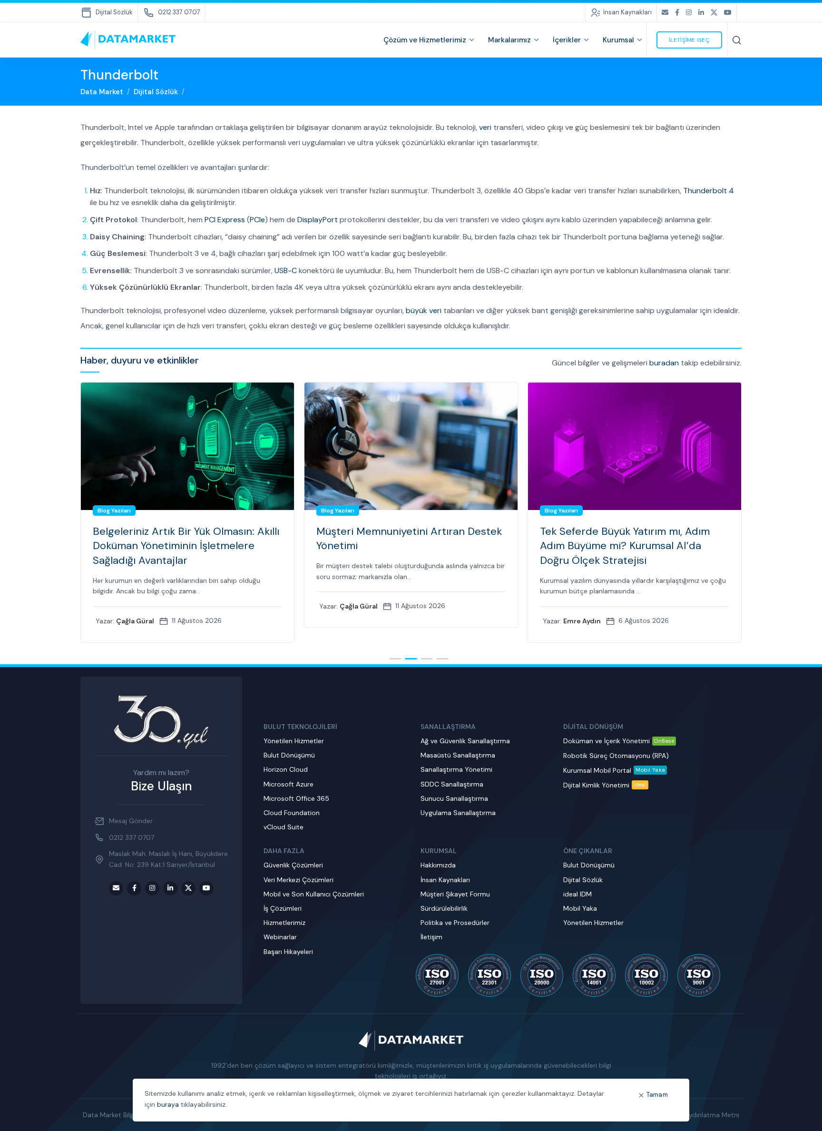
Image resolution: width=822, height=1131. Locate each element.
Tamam (657, 1095)
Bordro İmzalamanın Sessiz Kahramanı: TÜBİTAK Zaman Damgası (633, 538)
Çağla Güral (135, 606)
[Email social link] (665, 13)
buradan (664, 363)
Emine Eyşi (580, 606)
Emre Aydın (358, 621)
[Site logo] (128, 39)
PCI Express (225, 220)
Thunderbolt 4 (708, 191)
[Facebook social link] (677, 13)
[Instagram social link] (689, 13)
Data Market (101, 92)
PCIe (257, 220)
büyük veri (423, 310)
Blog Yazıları (114, 510)
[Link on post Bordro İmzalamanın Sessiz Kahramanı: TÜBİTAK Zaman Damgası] (634, 446)
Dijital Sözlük (156, 92)
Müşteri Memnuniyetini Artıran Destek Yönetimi (185, 538)
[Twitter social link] (714, 13)
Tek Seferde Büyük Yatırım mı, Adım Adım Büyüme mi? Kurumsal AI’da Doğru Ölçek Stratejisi (401, 546)
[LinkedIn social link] (701, 13)
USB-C (285, 270)
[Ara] (736, 39)
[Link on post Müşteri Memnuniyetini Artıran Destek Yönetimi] (187, 446)
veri (485, 127)
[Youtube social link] (728, 13)
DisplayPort (317, 220)
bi (639, 576)
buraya (168, 1104)
